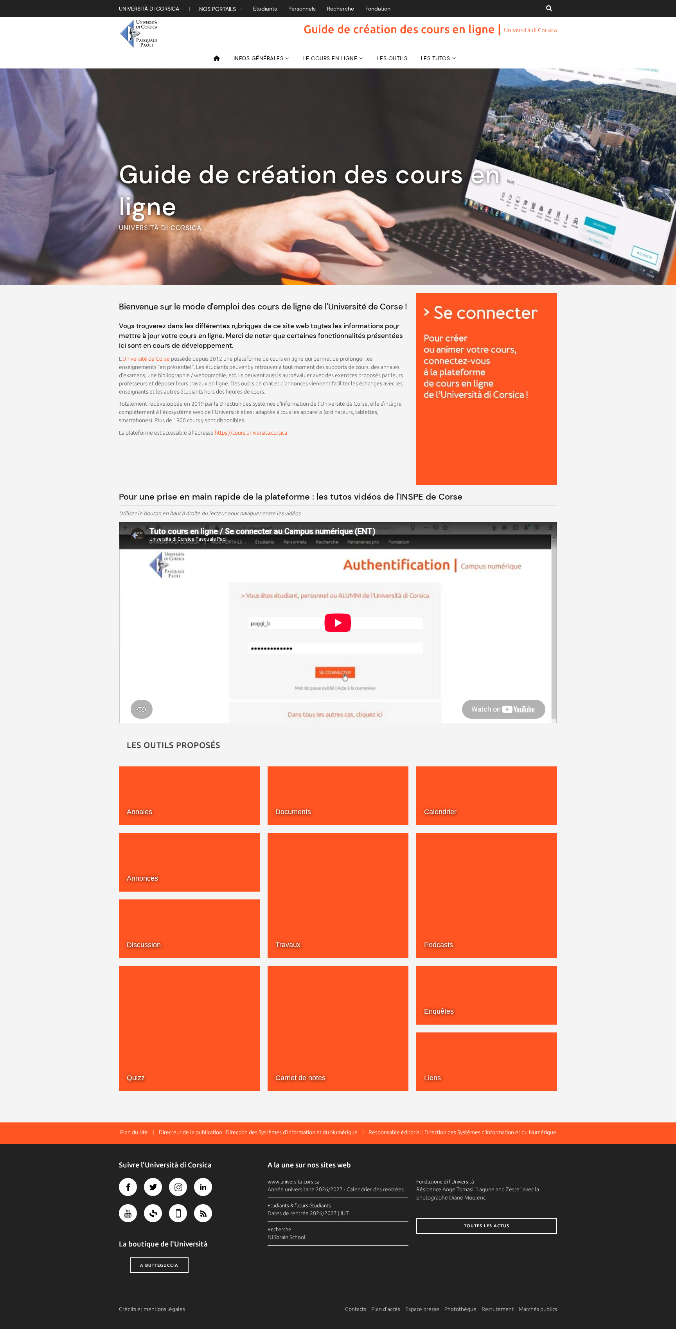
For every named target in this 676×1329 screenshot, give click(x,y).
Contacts (355, 1309)
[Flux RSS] (203, 1213)
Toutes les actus (486, 1225)
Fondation (377, 8)
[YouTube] (128, 1213)
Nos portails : (220, 9)
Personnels (302, 8)
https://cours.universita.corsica (251, 433)
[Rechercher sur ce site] (549, 9)
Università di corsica (149, 8)
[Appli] (178, 1213)
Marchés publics (538, 1309)
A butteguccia (159, 1265)
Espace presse (422, 1309)
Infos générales (259, 58)
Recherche (340, 8)
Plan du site (134, 1132)
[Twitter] (153, 1187)
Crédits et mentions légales (152, 1309)
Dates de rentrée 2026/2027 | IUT (308, 1213)
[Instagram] (178, 1187)
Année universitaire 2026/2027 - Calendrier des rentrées (336, 1189)
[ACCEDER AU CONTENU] (486, 389)
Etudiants (265, 8)
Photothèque (460, 1309)
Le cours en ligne (330, 58)
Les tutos (435, 58)
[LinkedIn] (203, 1187)
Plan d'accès (385, 1309)
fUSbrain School (287, 1237)
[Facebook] (128, 1187)
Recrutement (498, 1309)
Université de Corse (146, 359)
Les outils (392, 58)
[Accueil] (220, 58)
